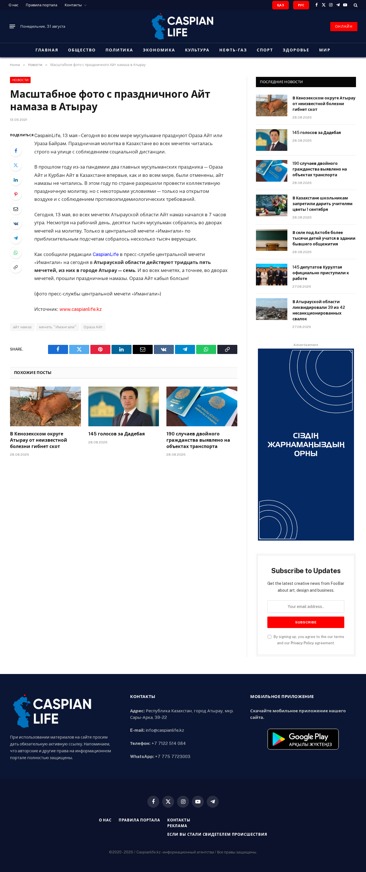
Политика (120, 50)
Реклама (177, 826)
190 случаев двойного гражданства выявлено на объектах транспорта (198, 440)
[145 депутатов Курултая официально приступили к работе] (271, 274)
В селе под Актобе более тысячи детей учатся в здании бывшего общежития (324, 238)
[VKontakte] (15, 223)
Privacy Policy (302, 643)
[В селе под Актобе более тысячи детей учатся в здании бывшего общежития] (271, 240)
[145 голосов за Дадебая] (123, 406)
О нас (13, 5)
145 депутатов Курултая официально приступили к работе (321, 273)
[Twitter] (15, 165)
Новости (20, 80)
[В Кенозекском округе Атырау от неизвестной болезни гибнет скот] (45, 406)
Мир (325, 50)
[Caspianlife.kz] (183, 26)
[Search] (355, 5)
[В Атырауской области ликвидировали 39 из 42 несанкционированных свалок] (271, 309)
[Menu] (12, 26)
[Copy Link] (15, 267)
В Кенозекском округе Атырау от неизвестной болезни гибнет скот (38, 440)
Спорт (265, 50)
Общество (82, 50)
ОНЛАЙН (344, 27)
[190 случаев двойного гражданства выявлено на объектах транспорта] (201, 406)
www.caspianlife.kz (80, 309)
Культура (197, 50)
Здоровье (296, 50)
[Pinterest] (15, 194)
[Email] (15, 209)
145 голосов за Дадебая (116, 434)
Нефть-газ (233, 50)
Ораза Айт (93, 327)
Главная (46, 50)
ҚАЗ (280, 5)
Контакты (73, 5)
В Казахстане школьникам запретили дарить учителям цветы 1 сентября (323, 204)
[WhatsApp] (15, 252)
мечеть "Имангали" (58, 327)
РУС (301, 5)
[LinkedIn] (15, 179)
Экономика (159, 50)
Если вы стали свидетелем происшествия (217, 834)
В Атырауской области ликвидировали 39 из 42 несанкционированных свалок (319, 310)
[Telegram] (15, 238)
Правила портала (41, 5)
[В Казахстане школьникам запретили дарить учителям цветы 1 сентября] (271, 205)
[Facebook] (15, 150)
